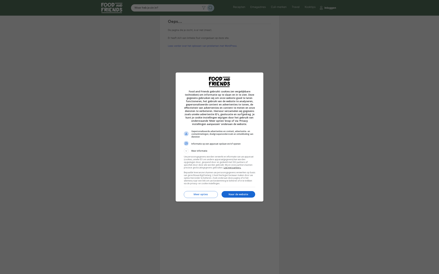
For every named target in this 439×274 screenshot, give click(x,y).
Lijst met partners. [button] (232, 167)
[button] (219, 151)
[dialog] (219, 137)
